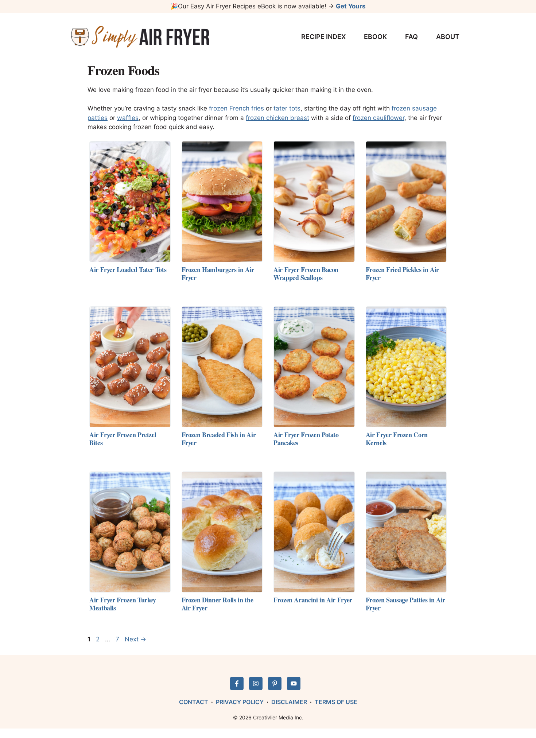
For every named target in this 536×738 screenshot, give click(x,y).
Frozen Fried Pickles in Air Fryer (402, 273)
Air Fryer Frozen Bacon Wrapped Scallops (305, 273)
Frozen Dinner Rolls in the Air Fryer (217, 604)
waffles (128, 117)
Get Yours (351, 6)
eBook (375, 36)
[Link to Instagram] (256, 683)
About (447, 36)
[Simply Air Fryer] (140, 36)
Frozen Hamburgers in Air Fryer (218, 273)
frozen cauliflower (378, 117)
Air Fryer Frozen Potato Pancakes (306, 438)
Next (135, 639)
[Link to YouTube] (293, 683)
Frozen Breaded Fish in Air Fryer (219, 438)
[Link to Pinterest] (274, 683)
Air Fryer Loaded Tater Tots (127, 269)
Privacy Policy (240, 702)
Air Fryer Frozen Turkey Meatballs (122, 604)
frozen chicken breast (277, 117)
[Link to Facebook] (237, 683)
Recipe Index (323, 36)
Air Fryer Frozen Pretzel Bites (122, 438)
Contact (193, 702)
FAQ (411, 36)
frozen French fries (235, 108)
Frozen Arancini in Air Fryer (312, 600)
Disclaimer (289, 702)
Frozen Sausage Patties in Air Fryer (406, 604)
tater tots (286, 108)
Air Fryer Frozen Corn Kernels (397, 438)
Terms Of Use (336, 702)
